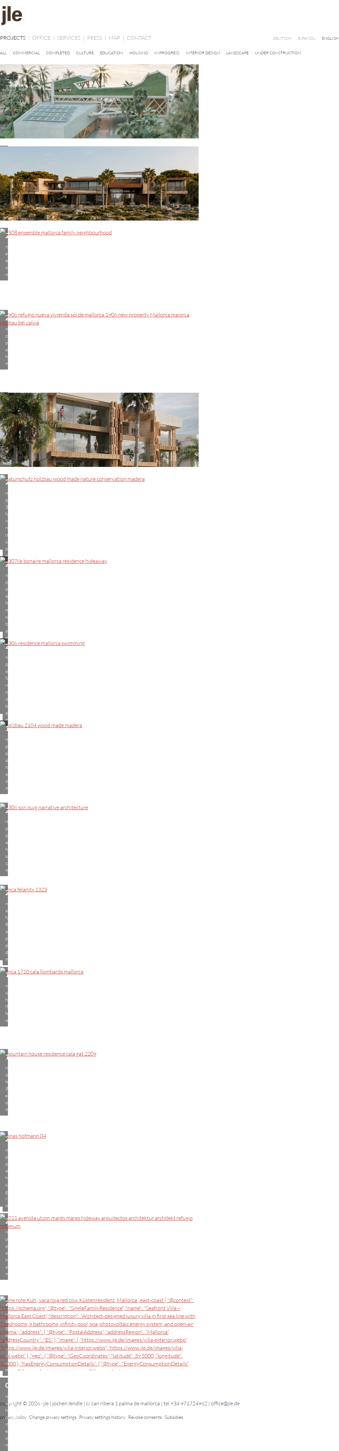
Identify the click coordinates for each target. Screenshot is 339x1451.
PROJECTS (15, 37)
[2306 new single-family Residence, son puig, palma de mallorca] (169, 844)
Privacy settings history (102, 1417)
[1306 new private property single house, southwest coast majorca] (169, 680)
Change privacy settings (52, 1417)
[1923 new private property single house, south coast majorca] (169, 105)
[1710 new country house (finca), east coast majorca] (169, 1008)
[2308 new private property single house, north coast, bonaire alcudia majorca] (169, 515)
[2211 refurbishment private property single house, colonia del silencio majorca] (169, 1254)
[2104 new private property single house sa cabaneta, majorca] (169, 762)
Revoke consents (145, 1417)
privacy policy (13, 1417)
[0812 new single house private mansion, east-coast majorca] (169, 1336)
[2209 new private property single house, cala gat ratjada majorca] (169, 1090)
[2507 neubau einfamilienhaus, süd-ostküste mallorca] (169, 187)
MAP (116, 37)
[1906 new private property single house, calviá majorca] (169, 351)
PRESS (96, 37)
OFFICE (43, 37)
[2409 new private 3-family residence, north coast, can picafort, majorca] (169, 433)
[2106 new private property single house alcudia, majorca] (169, 1172)
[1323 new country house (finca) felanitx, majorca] (169, 926)
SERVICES (71, 37)
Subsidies (174, 1417)
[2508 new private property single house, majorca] (169, 269)
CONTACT (139, 37)
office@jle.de (225, 1403)
